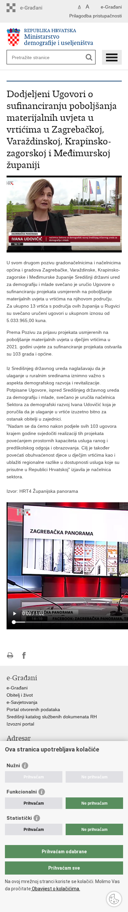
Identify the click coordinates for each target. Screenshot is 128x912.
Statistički (19, 818)
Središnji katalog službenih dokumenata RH (52, 716)
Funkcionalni (22, 792)
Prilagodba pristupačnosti (95, 15)
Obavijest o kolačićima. (55, 888)
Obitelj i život (20, 695)
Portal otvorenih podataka (33, 709)
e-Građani (111, 7)
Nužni (13, 766)
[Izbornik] (112, 57)
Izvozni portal (20, 724)
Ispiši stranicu (10, 655)
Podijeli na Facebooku (24, 655)
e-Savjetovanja (22, 702)
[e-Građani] (35, 7)
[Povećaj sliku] (64, 213)
